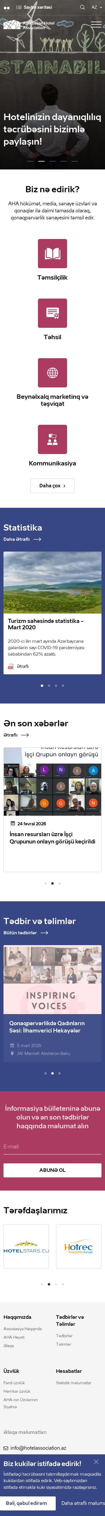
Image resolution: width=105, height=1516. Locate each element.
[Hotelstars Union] (26, 1246)
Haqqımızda (18, 1317)
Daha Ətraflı (17, 539)
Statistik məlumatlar (73, 1383)
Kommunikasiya (52, 463)
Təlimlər (63, 1344)
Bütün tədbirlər (20, 932)
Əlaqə (9, 1346)
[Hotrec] (79, 1246)
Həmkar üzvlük (17, 1391)
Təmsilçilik (52, 277)
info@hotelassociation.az (38, 1448)
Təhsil (52, 337)
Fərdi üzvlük (14, 1383)
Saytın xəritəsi (38, 7)
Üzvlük (12, 1371)
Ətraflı (23, 666)
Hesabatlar (69, 1371)
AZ (94, 7)
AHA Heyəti (14, 1337)
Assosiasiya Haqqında (23, 1329)
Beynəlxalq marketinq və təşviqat (52, 400)
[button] (30, 161)
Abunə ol (52, 1170)
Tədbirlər (64, 1336)
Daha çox (49, 485)
